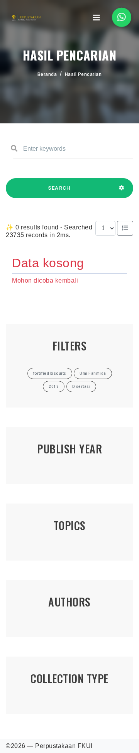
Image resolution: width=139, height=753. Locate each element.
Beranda (47, 74)
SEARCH (59, 188)
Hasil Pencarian (83, 74)
